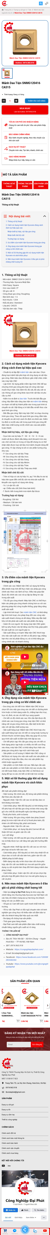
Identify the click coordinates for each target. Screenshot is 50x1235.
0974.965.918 (11, 1088)
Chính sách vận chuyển (10, 1148)
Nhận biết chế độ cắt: (16, 235)
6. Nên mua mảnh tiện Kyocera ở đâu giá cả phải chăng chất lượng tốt (25, 260)
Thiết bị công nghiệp (9, 1120)
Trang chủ (8, 10)
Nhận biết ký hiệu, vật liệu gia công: (22, 231)
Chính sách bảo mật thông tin (13, 1138)
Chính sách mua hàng (10, 1153)
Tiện (29, 10)
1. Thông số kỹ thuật (14, 221)
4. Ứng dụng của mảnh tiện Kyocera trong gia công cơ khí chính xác (24, 247)
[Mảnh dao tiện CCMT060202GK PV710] (32, 998)
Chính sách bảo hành (10, 1143)
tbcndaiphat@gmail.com (15, 1092)
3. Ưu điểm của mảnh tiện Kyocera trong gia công (25, 242)
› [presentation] (47, 1005)
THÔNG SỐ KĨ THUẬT (9, 185)
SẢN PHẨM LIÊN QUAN (41, 185)
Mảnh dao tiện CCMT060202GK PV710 (31, 1014)
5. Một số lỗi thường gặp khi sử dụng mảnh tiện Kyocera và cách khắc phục (25, 254)
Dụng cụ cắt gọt (20, 10)
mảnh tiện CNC (30, 612)
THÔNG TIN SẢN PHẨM (25, 185)
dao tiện (23, 398)
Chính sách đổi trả (9, 1133)
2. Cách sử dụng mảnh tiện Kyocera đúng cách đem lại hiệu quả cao (24, 226)
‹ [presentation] (2, 1005)
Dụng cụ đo (6, 1110)
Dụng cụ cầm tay (8, 1115)
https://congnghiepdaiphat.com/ (28, 949)
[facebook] (25, 1196)
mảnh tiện (24, 372)
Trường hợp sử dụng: (16, 239)
